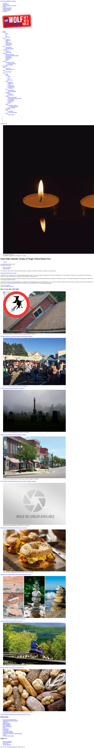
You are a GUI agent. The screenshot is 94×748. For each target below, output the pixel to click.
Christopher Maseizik (16, 281)
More (4, 70)
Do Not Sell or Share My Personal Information (12, 733)
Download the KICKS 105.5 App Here (8, 273)
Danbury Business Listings (8, 735)
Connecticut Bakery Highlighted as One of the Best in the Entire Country (15, 714)
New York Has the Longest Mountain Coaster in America (12, 667)
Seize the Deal (8, 71)
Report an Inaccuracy (7, 726)
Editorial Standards (7, 724)
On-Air (4, 32)
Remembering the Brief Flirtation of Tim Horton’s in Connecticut (14, 527)
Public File (5, 721)
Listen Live (8, 39)
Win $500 (5, 11)
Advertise (8, 59)
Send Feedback (9, 57)
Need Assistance (6, 723)
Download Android (9, 48)
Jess (6, 35)
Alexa (7, 41)
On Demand (8, 45)
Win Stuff (5, 49)
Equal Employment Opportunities (10, 719)
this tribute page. (48, 283)
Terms (4, 727)
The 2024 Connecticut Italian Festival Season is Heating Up (13, 388)
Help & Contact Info (10, 54)
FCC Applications (6, 725)
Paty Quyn (8, 37)
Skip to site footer (12, 1)
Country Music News (10, 69)
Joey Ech (2, 264)
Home (4, 31)
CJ (6, 34)
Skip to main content (5, 1)
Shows (7, 33)
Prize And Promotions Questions (12, 55)
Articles (6, 286)
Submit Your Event (12, 63)
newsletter (8, 285)
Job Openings (8, 56)
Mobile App (8, 40)
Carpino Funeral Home (33, 281)
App (4, 46)
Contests (7, 50)
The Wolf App (6, 4)
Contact (4, 53)
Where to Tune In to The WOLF (9, 5)
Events (4, 61)
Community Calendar (10, 62)
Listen (4, 38)
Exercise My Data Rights (8, 732)
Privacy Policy (6, 730)
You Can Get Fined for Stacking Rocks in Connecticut (12, 621)
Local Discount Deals (7, 7)
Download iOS (9, 47)
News (4, 67)
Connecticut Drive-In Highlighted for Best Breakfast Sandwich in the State (16, 574)
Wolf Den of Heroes (7, 9)
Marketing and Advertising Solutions (10, 720)
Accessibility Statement (7, 731)
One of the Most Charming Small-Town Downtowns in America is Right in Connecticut (18, 481)
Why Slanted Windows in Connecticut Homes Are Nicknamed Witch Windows (16, 336)
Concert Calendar (6, 10)
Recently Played (9, 44)
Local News (8, 68)
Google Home (8, 42)
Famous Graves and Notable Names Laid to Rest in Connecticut (13, 434)
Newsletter (5, 66)
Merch (4, 6)
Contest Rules (8, 52)
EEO (7, 60)
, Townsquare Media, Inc (12, 746)
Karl (9, 281)
